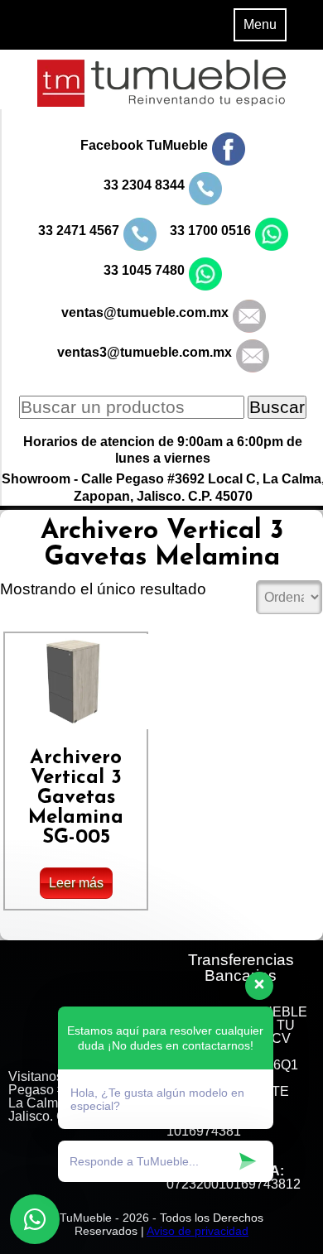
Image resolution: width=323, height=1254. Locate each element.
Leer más (76, 883)
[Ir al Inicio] (161, 102)
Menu (260, 24)
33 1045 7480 (144, 270)
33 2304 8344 (144, 185)
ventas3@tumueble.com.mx (144, 352)
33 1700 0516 (210, 230)
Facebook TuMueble (144, 145)
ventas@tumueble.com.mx (145, 312)
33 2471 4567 (78, 230)
